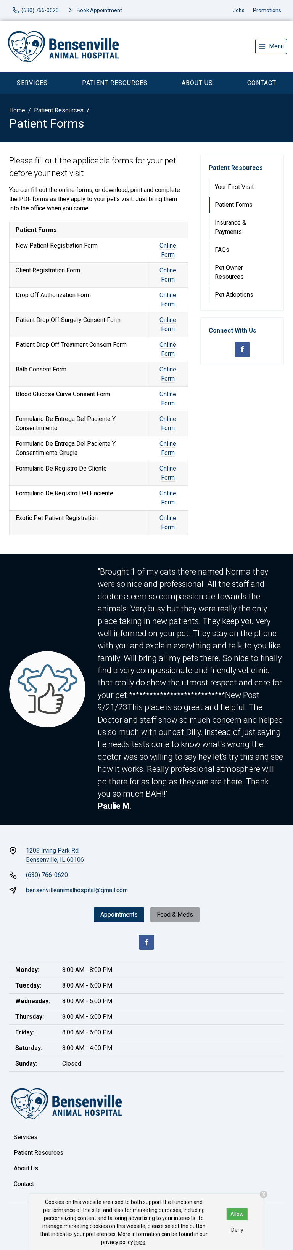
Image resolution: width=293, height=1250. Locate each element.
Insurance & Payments (230, 227)
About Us (197, 82)
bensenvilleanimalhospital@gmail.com (77, 890)
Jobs (239, 10)
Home (17, 110)
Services (32, 82)
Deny (237, 1230)
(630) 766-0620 (47, 875)
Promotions (267, 10)
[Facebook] (242, 349)
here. (140, 1242)
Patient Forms (234, 204)
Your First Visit (234, 186)
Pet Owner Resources (229, 272)
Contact (24, 1184)
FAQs (222, 249)
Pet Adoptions (234, 294)
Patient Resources (115, 82)
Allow (237, 1214)
